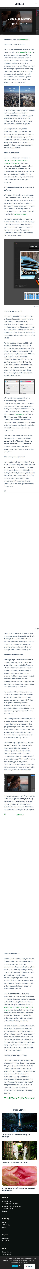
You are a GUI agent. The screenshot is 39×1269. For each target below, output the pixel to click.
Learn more (22, 1266)
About (4, 1222)
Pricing (4, 1211)
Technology (6, 1225)
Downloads (6, 1238)
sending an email (20, 214)
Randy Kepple (24, 39)
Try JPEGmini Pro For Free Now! (19, 1098)
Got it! (15, 1266)
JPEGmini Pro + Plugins (10, 1204)
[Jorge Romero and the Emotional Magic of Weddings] (19, 1122)
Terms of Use (6, 1254)
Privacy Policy (6, 1252)
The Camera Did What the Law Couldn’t (15, 1162)
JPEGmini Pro (6, 1201)
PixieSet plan (19, 414)
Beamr (4, 1227)
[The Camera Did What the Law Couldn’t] (19, 1150)
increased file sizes (24, 52)
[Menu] (36, 3)
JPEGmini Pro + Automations (11, 1206)
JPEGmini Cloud (7, 1208)
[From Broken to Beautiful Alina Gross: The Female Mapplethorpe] (19, 1176)
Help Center (6, 1241)
